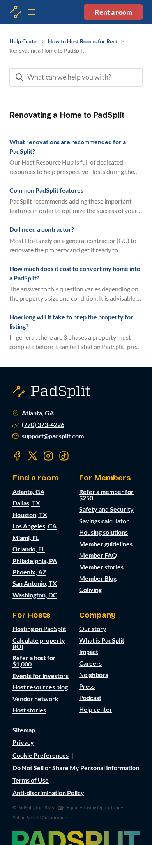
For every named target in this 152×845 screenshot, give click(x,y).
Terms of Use (30, 780)
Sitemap (23, 729)
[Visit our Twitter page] (32, 456)
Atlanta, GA (38, 413)
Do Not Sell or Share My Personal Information (75, 767)
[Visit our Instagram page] (48, 456)
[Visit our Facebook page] (17, 456)
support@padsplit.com (53, 436)
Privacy (23, 742)
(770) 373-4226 (43, 425)
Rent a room (113, 12)
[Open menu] (15, 12)
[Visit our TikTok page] (64, 456)
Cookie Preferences (40, 755)
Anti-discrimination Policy (48, 792)
